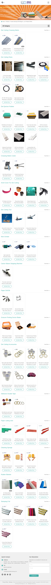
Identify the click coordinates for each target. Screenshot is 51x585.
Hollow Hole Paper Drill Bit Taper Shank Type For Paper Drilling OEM (7, 310)
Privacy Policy (5, 582)
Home (3, 21)
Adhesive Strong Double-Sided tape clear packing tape (19, 364)
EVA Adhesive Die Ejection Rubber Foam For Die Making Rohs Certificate (7, 126)
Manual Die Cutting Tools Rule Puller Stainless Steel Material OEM (7, 230)
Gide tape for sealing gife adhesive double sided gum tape (44, 364)
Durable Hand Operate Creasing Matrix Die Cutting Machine (19, 176)
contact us (34, 575)
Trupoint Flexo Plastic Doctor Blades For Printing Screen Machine (19, 337)
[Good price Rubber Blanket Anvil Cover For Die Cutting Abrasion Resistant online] (31, 193)
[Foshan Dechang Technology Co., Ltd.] (26, 2)
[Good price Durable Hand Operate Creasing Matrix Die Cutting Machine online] (19, 166)
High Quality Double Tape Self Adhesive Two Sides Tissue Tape (31, 364)
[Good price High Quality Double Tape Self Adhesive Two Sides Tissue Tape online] (31, 355)
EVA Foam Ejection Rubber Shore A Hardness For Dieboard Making (43, 126)
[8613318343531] (7, 574)
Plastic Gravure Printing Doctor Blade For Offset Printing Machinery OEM (7, 337)
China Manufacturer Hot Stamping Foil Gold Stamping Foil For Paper (19, 521)
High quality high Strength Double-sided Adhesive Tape (7, 364)
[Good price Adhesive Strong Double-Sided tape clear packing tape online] (19, 355)
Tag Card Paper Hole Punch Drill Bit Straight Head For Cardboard (19, 310)
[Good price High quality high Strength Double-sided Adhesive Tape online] (7, 355)
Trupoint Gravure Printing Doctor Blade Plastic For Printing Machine (31, 337)
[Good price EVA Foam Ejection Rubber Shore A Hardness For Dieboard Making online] (43, 117)
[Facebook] (5, 574)
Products (7, 21)
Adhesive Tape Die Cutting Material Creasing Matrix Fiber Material (7, 50)
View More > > (47, 30)
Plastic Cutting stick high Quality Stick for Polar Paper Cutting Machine (31, 441)
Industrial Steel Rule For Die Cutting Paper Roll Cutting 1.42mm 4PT (19, 77)
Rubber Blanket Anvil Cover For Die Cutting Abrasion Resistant (31, 203)
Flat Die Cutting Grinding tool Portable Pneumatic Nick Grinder (19, 257)
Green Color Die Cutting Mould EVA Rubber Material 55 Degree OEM (31, 126)
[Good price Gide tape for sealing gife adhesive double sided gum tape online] (43, 355)
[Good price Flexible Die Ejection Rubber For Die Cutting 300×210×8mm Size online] (19, 117)
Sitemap (10, 582)
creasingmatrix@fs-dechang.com (10, 571)
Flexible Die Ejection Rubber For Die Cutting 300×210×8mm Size (19, 126)
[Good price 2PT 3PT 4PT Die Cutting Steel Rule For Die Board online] (7, 90)
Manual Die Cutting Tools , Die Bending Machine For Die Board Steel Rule (31, 230)
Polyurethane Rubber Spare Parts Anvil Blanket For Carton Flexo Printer (19, 203)
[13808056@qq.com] (10, 574)
